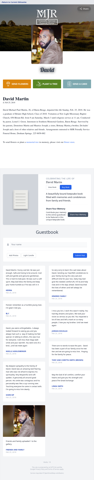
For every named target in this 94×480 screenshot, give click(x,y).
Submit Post (80, 255)
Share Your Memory (78, 214)
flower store (69, 142)
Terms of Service (53, 469)
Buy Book (65, 187)
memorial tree (32, 142)
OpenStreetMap (49, 473)
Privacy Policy (40, 469)
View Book (52, 187)
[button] (24, 421)
